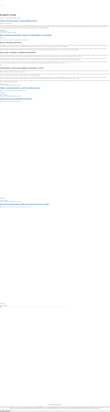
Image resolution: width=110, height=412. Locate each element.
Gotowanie (5, 7)
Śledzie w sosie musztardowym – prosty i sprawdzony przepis (20, 88)
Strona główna (5, 11)
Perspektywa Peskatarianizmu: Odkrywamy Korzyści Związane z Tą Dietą (24, 204)
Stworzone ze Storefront (5, 411)
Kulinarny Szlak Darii (4, 0)
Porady (5, 31)
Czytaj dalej (2, 30)
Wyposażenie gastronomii (8, 9)
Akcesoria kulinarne (7, 8)
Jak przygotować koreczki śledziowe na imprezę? (16, 99)
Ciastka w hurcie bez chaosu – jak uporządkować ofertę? (18, 21)
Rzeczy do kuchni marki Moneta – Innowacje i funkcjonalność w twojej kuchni (25, 35)
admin (19, 18)
